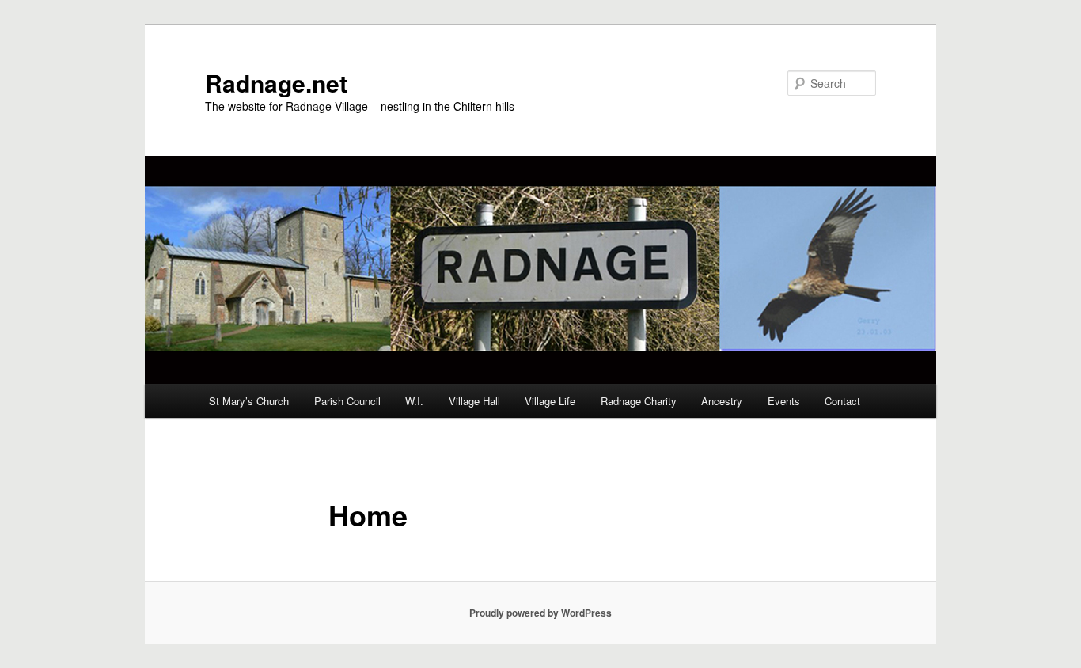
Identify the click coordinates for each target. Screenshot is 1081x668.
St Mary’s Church (249, 400)
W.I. (414, 400)
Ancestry (721, 400)
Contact (842, 400)
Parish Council (347, 400)
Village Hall (474, 400)
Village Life (550, 400)
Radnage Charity (639, 400)
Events (784, 400)
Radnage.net (276, 83)
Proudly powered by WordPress (540, 612)
